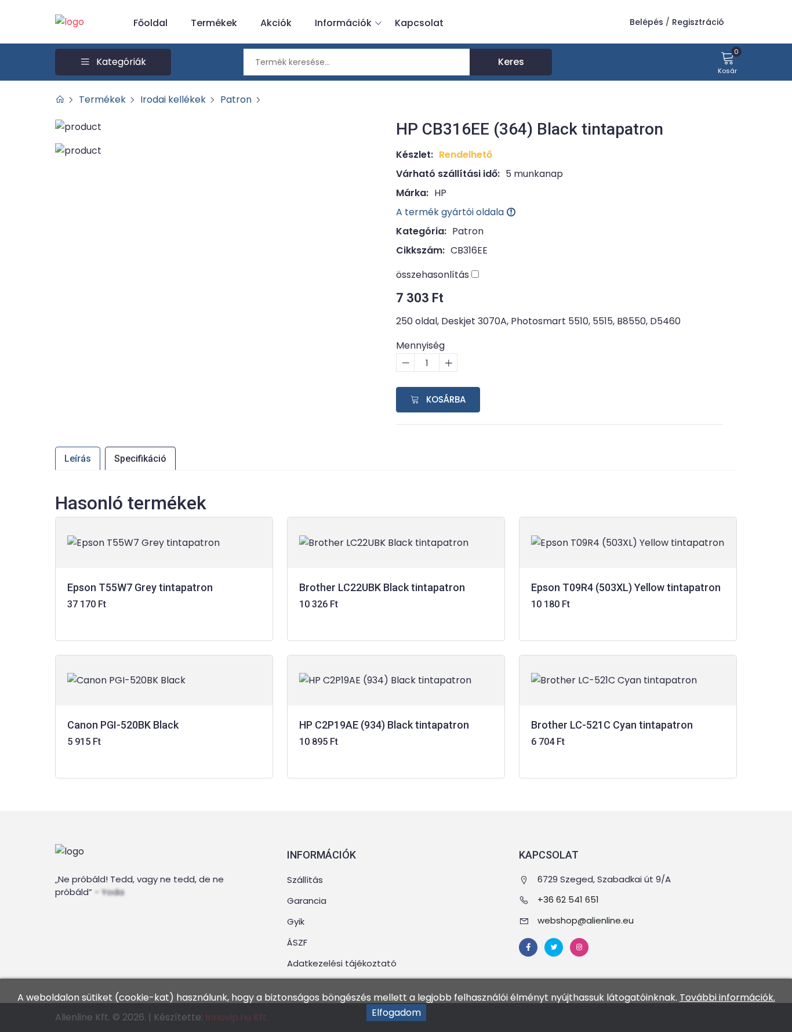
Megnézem (164, 621)
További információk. (727, 997)
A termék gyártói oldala (451, 212)
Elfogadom (396, 1012)
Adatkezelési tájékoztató (342, 963)
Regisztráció (698, 22)
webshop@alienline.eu (585, 920)
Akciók (276, 23)
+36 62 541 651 (568, 899)
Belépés (646, 22)
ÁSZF (297, 942)
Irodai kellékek (173, 99)
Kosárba (445, 399)
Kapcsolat (419, 23)
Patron (236, 99)
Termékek (214, 23)
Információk (343, 23)
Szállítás (305, 880)
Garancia (306, 901)
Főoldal (150, 23)
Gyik (295, 921)
